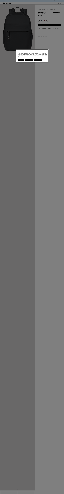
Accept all (20, 59)
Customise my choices (37, 59)
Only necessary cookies (29, 59)
